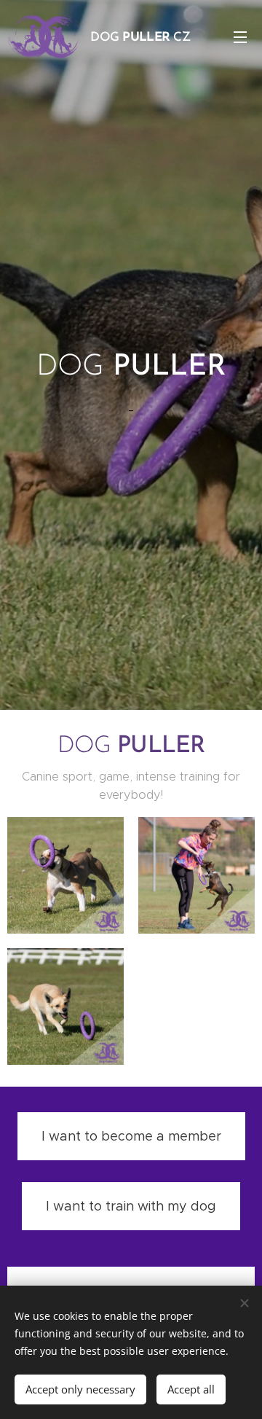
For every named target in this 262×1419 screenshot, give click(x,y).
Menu (240, 36)
